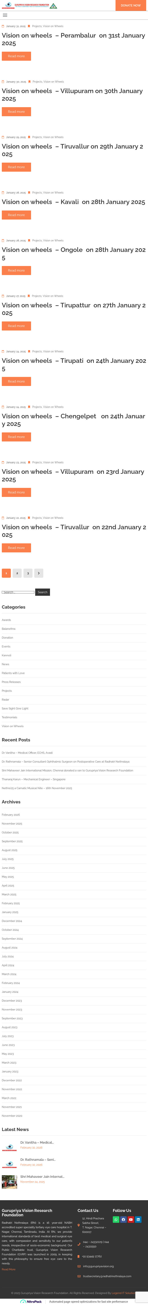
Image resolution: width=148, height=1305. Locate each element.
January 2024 (10, 991)
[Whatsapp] (116, 1219)
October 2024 (10, 929)
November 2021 (12, 1107)
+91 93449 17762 (92, 1256)
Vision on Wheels (53, 26)
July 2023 (8, 1036)
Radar (5, 699)
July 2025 (8, 859)
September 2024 (12, 938)
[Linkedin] (138, 1219)
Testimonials (9, 717)
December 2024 (12, 921)
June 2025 (8, 868)
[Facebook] (123, 1219)
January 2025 (10, 912)
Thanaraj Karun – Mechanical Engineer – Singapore (34, 779)
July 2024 (8, 956)
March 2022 (9, 1098)
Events (6, 646)
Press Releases (11, 682)
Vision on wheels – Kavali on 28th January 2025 (73, 201)
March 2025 (9, 894)
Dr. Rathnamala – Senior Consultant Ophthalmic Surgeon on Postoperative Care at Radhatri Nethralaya (65, 761)
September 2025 (12, 841)
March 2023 (9, 1062)
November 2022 (12, 1089)
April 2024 (8, 965)
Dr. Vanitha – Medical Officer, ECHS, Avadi (27, 752)
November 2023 (12, 1009)
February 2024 (11, 983)
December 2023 (12, 1000)
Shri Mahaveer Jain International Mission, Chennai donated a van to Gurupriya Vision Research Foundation (67, 770)
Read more (16, 56)
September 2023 (12, 1018)
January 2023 (10, 1071)
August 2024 (9, 947)
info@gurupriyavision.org (98, 1266)
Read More (9, 1269)
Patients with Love (13, 673)
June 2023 (8, 1045)
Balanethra (8, 628)
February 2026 (11, 814)
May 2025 (8, 876)
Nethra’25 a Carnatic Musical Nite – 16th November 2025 (37, 788)
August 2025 (9, 850)
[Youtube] (131, 1219)
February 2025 (11, 903)
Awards (6, 620)
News (5, 664)
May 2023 (8, 1053)
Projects (37, 26)
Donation (7, 637)
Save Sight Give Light (15, 708)
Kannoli (6, 655)
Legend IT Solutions (124, 1293)
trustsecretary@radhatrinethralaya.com (107, 1276)
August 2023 (9, 1027)
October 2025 (10, 832)
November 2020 (12, 1115)
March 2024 (9, 974)
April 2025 (8, 885)
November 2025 (12, 823)
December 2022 (12, 1080)
